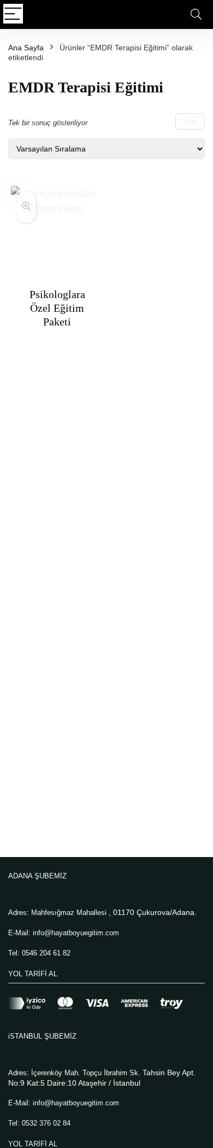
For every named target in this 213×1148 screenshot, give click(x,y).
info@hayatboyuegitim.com (76, 933)
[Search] (196, 14)
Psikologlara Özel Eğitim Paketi (57, 308)
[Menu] (13, 14)
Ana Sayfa (26, 47)
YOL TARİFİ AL (32, 974)
